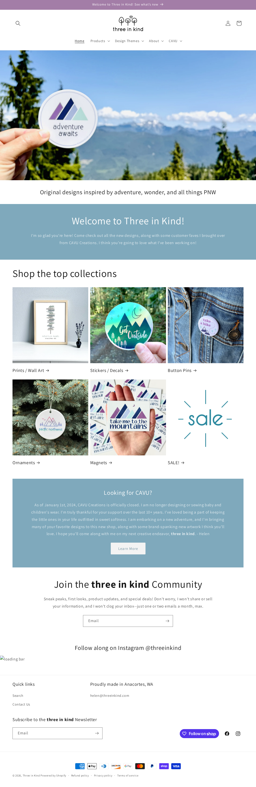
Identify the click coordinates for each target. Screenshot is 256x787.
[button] (18, 23)
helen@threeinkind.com (110, 695)
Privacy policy (103, 775)
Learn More (128, 548)
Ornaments (23, 462)
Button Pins (180, 370)
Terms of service (127, 775)
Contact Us (21, 704)
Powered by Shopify (53, 775)
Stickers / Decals (106, 370)
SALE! (173, 462)
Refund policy (80, 775)
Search (18, 695)
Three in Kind (31, 775)
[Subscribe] (167, 621)
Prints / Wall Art (28, 370)
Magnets (98, 462)
